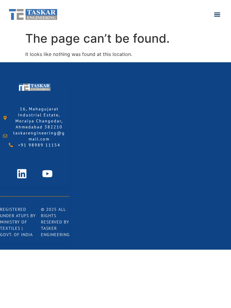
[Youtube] (47, 173)
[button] (217, 15)
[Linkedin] (21, 173)
